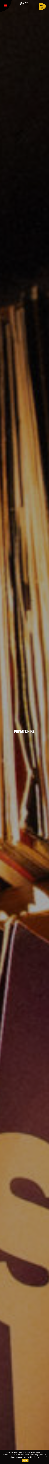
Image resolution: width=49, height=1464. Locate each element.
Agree (25, 1460)
